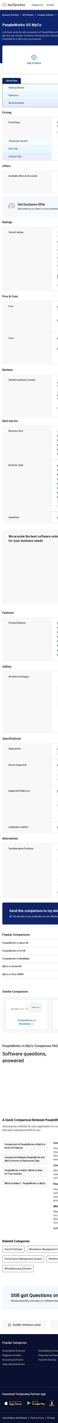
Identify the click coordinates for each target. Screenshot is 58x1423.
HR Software (28, 15)
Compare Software (45, 15)
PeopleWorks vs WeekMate (26, 1022)
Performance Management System (23, 1258)
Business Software (10, 15)
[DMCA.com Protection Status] (52, 1405)
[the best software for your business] (13, 6)
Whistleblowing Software (18, 1268)
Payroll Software (13, 1249)
